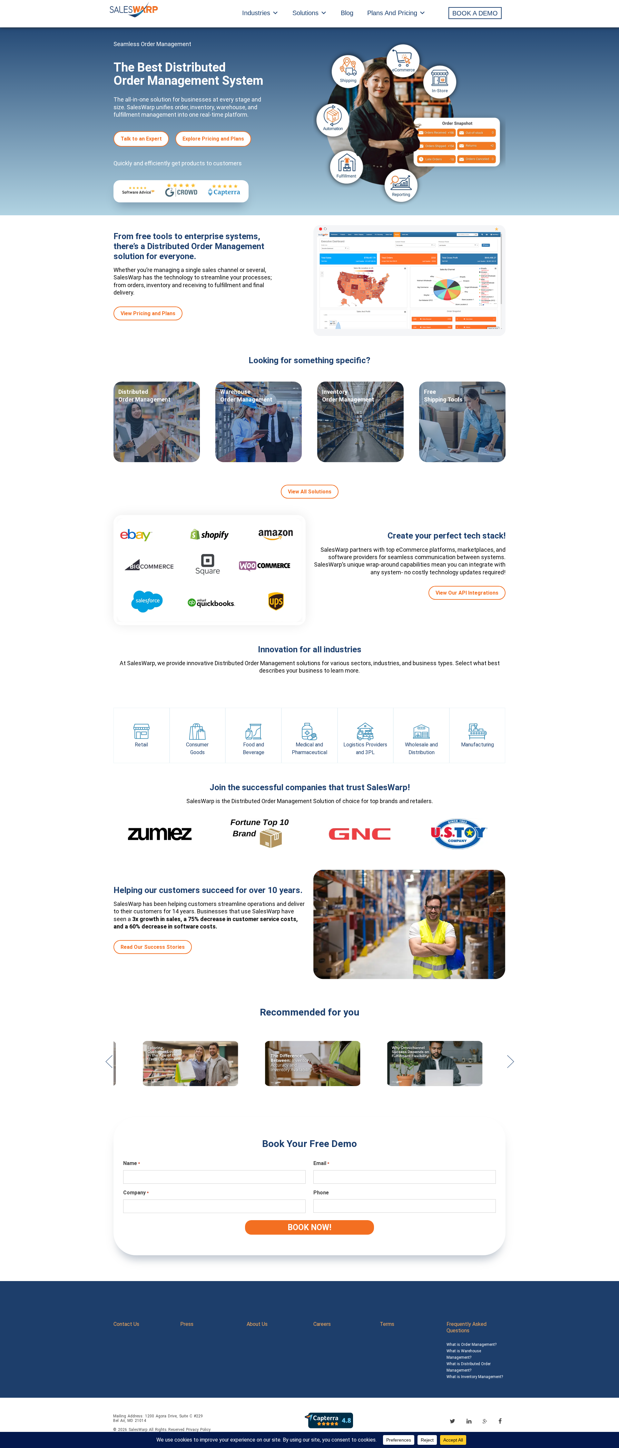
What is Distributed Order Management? (469, 1367)
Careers (322, 1324)
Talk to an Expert (141, 139)
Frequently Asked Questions (466, 1327)
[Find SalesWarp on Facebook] (500, 1421)
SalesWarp (138, 1429)
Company (136, 1193)
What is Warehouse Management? (464, 1354)
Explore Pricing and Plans (213, 139)
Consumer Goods (197, 748)
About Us (257, 1324)
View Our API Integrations (467, 593)
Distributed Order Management (144, 395)
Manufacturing (477, 745)
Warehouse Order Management (246, 395)
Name (131, 1163)
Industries (256, 12)
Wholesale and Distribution (421, 748)
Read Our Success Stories (153, 947)
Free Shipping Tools (443, 395)
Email (321, 1163)
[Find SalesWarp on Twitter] (452, 1421)
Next (510, 1065)
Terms (387, 1324)
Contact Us (126, 1324)
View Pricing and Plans (148, 313)
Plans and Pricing (392, 12)
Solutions (305, 12)
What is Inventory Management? (475, 1377)
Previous (108, 1065)
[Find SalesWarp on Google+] (485, 1421)
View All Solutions (309, 492)
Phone (321, 1193)
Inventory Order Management (348, 395)
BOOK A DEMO (475, 13)
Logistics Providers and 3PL (365, 748)
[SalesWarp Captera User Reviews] (329, 1420)
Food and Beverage (253, 748)
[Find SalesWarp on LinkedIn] (469, 1421)
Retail (141, 745)
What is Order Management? (471, 1344)
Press (186, 1324)
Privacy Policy (198, 1429)
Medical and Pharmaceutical (309, 748)
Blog (347, 12)
